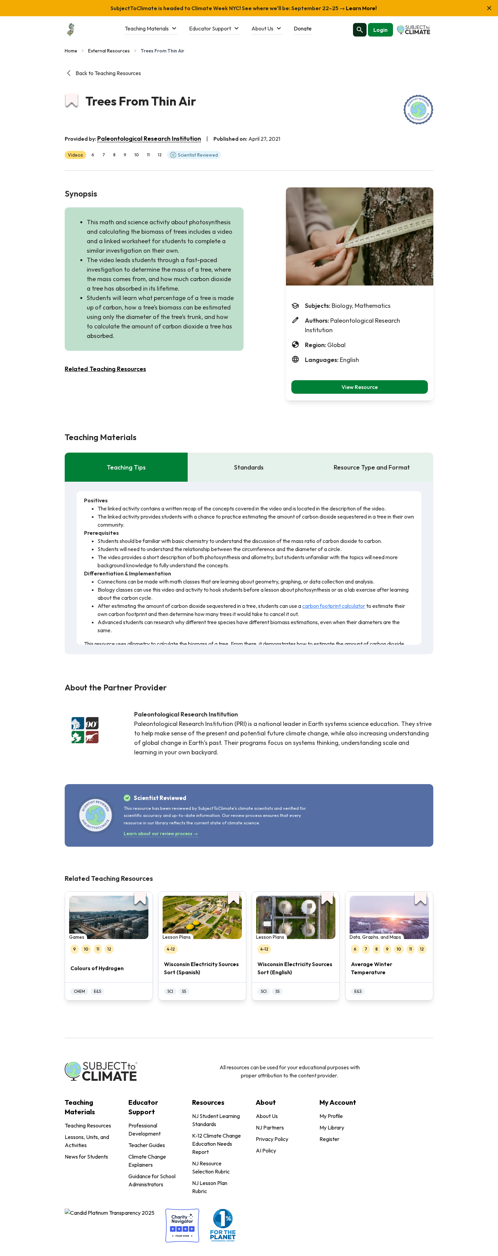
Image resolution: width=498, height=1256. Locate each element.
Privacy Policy (272, 1139)
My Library (331, 1127)
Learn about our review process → (161, 833)
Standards (249, 467)
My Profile (331, 1116)
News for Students (86, 1156)
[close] (489, 8)
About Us (267, 1116)
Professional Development (144, 1129)
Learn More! (361, 8)
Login (380, 29)
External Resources (109, 51)
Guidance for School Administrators (151, 1180)
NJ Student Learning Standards (216, 1120)
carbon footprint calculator (333, 605)
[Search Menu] (360, 30)
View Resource (359, 387)
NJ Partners (270, 1127)
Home (71, 51)
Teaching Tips (126, 467)
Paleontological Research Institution (149, 138)
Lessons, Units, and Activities (87, 1141)
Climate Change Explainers (147, 1160)
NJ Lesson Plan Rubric (209, 1187)
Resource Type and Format (372, 467)
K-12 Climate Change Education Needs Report (216, 1143)
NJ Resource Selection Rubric (211, 1167)
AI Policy (266, 1150)
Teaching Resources (88, 1125)
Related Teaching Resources (105, 369)
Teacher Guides (146, 1145)
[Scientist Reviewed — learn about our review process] (418, 109)
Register (329, 1139)
